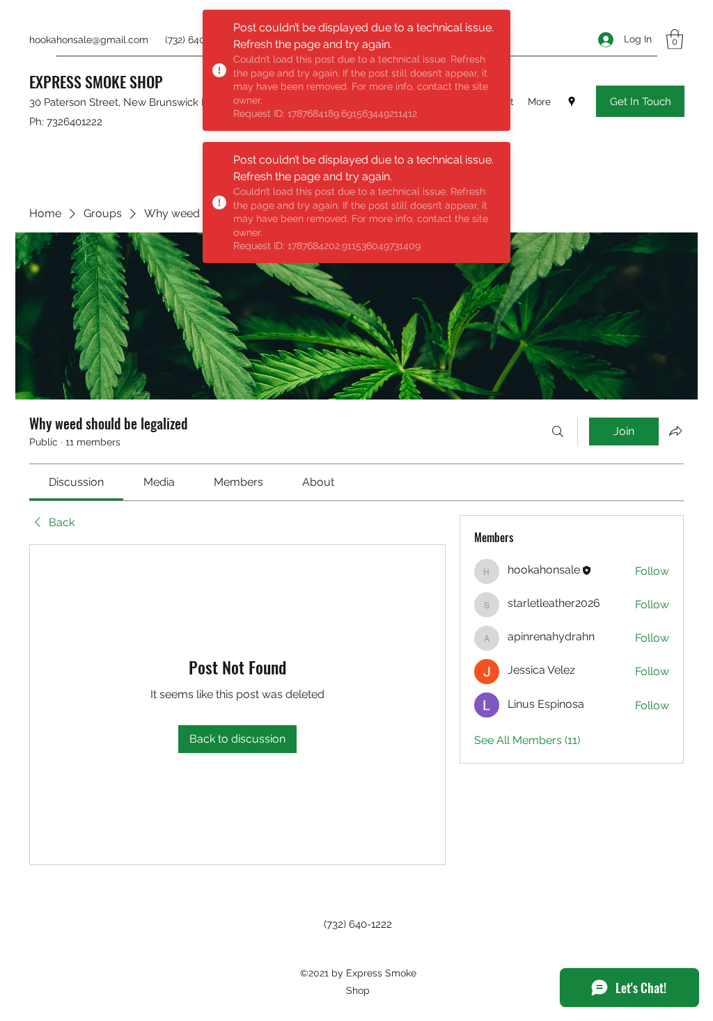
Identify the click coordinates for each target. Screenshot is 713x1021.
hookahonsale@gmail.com (88, 39)
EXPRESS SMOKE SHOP (96, 81)
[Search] (557, 431)
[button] (674, 39)
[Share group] (675, 430)
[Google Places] (572, 102)
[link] (76, 482)
